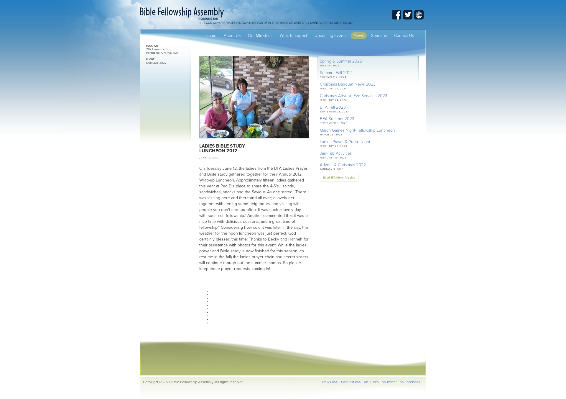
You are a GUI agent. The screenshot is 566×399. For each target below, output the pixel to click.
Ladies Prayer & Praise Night (345, 141)
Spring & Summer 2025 (341, 61)
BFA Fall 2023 (333, 107)
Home (210, 35)
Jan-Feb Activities (336, 153)
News (359, 35)
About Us (232, 35)
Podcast (419, 14)
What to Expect (293, 35)
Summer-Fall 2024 (336, 72)
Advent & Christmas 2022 (343, 164)
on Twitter (389, 382)
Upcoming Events (330, 35)
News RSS (330, 382)
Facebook (396, 14)
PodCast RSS (351, 382)
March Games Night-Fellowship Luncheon (357, 130)
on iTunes (371, 382)
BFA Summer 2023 (337, 118)
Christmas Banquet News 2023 (348, 84)
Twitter (407, 14)
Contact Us (404, 35)
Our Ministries (260, 35)
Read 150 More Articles (339, 177)
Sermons (379, 35)
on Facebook (410, 382)
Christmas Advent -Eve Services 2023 (353, 95)
